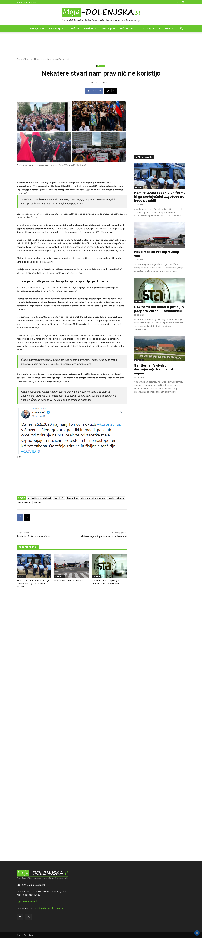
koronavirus (72, 498)
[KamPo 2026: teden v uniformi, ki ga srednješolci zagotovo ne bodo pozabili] (34, 566)
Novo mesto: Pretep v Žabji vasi (68, 580)
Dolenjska (35, 28)
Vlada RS (37, 502)
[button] (181, 28)
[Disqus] (72, 725)
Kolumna (165, 28)
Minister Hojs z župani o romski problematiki (104, 536)
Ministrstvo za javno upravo (93, 498)
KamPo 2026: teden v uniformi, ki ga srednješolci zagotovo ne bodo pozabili (33, 583)
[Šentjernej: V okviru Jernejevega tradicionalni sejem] (159, 348)
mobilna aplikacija (116, 498)
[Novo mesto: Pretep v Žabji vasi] (71, 566)
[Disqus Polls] (72, 642)
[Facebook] (177, 2)
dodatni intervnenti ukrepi (39, 498)
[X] (183, 2)
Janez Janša (59, 498)
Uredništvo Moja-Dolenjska (31, 884)
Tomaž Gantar (24, 502)
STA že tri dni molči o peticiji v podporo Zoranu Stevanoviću (159, 309)
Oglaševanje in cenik (27, 901)
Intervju (147, 28)
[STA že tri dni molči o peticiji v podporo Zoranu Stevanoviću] (109, 566)
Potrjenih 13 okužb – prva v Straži (34, 536)
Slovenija (106, 28)
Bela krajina (56, 28)
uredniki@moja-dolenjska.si (49, 907)
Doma (19, 59)
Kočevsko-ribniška (82, 28)
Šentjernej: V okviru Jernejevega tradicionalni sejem (155, 369)
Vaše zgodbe (127, 28)
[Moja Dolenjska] (101, 15)
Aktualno (21, 576)
